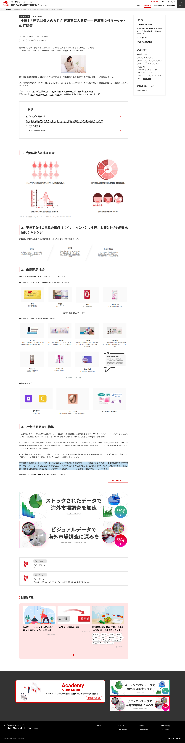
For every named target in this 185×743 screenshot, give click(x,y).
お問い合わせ (122, 729)
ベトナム (145, 57)
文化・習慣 (154, 70)
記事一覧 (147, 5)
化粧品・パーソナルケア (144, 76)
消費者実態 (41, 41)
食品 (148, 70)
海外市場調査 (159, 5)
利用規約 (178, 738)
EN (174, 2)
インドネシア (141, 60)
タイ (151, 57)
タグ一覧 (147, 79)
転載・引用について (117, 480)
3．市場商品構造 (33, 125)
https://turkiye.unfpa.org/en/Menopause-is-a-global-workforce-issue (62, 91)
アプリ (139, 79)
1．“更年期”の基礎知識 (35, 116)
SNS (144, 73)
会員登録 (154, 2)
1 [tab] (73, 655)
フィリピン (149, 63)
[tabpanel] (39, 627)
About (139, 5)
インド (148, 60)
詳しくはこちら (143, 90)
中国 (23, 41)
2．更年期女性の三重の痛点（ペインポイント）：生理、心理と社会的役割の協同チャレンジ (64, 121)
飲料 (159, 76)
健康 (31, 41)
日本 (156, 63)
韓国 (159, 60)
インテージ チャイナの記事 (39, 474)
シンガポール (141, 63)
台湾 (154, 60)
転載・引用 (171, 738)
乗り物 (154, 76)
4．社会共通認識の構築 (35, 130)
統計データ (171, 5)
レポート (150, 73)
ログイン (163, 2)
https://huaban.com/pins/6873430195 (45, 94)
